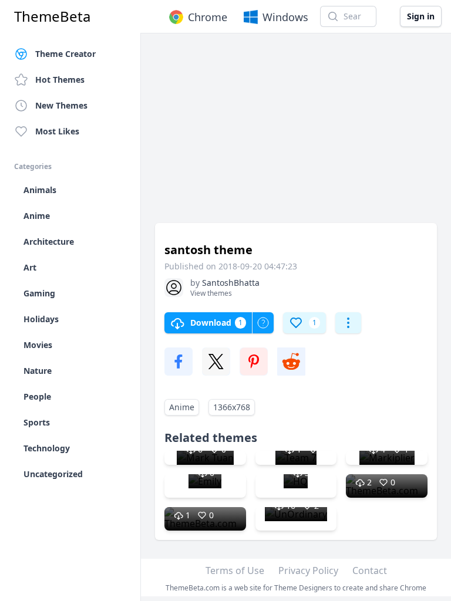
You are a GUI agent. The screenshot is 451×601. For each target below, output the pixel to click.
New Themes (61, 105)
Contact (369, 570)
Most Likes (57, 131)
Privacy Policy (308, 570)
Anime (181, 407)
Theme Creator (65, 53)
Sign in (421, 16)
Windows (285, 17)
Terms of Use (235, 570)
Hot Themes (60, 79)
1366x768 (231, 407)
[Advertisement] (296, 134)
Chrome (207, 17)
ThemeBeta (52, 16)
